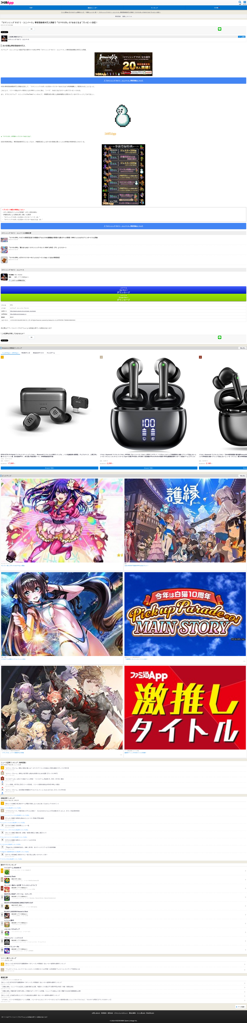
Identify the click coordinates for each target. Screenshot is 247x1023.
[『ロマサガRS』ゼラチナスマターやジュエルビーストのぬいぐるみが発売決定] (30, 263)
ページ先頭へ (241, 1007)
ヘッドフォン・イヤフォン (10, 353)
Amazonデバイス (38, 353)
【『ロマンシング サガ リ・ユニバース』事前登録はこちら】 (123, 80)
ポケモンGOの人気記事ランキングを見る (12, 859)
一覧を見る (242, 348)
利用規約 (104, 1013)
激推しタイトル (127, 16)
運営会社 (110, 1013)
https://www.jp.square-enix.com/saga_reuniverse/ (23, 311)
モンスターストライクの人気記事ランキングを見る (14, 837)
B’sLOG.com (150, 1013)
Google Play (123, 297)
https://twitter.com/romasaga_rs (18, 314)
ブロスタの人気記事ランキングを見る (11, 844)
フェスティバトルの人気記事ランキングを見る (13, 822)
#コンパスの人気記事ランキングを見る (11, 808)
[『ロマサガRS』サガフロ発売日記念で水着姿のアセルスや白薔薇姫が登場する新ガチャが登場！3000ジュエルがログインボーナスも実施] (49, 243)
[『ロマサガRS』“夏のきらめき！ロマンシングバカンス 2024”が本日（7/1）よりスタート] (34, 253)
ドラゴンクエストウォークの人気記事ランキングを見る (15, 815)
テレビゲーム (51, 353)
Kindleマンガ (26, 353)
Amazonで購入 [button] (49, 468)
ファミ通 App (7, 3)
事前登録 (118, 16)
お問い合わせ (96, 1013)
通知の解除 (132, 1013)
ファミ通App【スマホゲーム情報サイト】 (73, 12)
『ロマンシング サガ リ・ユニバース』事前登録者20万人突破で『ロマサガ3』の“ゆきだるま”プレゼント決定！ (129, 12)
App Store (123, 290)
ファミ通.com (141, 1013)
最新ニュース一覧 (91, 12)
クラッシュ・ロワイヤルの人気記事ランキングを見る (15, 829)
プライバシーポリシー (121, 1013)
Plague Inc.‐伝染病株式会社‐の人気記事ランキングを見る (15, 851)
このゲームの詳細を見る (18, 280)
